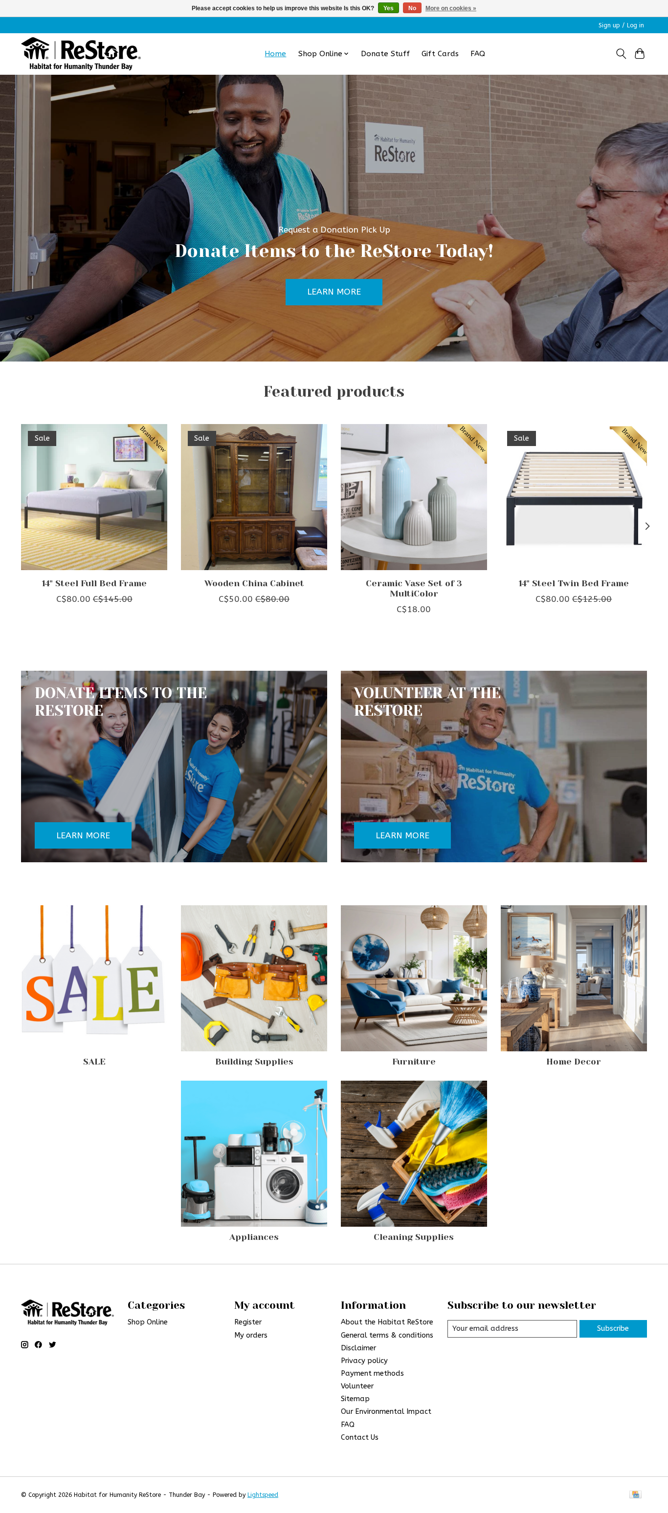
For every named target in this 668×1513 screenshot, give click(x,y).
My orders (250, 1335)
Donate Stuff (385, 53)
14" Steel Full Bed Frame (94, 583)
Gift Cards (440, 53)
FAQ (477, 53)
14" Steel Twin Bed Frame (574, 583)
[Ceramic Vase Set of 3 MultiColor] (414, 497)
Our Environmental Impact (386, 1411)
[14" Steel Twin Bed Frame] (574, 497)
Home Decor (573, 1061)
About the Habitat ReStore (387, 1322)
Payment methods (372, 1373)
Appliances (254, 1237)
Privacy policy (364, 1361)
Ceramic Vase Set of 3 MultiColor (414, 588)
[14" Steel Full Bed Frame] (94, 497)
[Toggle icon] (621, 54)
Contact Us (360, 1437)
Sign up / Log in (621, 25)
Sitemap (355, 1399)
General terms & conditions (387, 1335)
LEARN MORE (334, 292)
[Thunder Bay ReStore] (81, 54)
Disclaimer (358, 1348)
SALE (94, 1061)
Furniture (414, 1061)
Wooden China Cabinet (254, 583)
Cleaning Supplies (414, 1237)
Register (248, 1322)
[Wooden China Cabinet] (254, 497)
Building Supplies (254, 1061)
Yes (388, 8)
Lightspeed (262, 1495)
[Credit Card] (635, 1495)
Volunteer (357, 1386)
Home (275, 53)
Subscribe (613, 1328)
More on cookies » (450, 8)
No (412, 8)
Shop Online (148, 1322)
